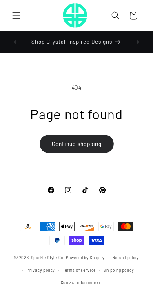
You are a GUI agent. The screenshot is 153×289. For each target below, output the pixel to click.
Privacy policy (41, 270)
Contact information (80, 282)
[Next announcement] (138, 42)
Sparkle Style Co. (48, 257)
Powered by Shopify (85, 257)
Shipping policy (119, 270)
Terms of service (79, 270)
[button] (16, 15)
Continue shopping (77, 143)
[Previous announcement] (15, 42)
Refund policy (126, 257)
